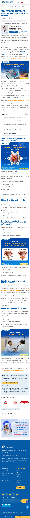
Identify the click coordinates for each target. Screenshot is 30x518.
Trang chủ (3, 6)
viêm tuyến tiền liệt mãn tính (14, 58)
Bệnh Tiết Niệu (17, 6)
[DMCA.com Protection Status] (6, 505)
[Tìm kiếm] (18, 2)
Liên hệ (3, 482)
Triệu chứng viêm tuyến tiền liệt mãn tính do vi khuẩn (14, 117)
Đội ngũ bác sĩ (5, 468)
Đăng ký (25, 501)
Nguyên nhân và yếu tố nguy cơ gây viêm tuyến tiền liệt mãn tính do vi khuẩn (15, 125)
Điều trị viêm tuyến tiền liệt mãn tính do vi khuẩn (13, 129)
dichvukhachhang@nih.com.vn (10, 455)
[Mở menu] (26, 2)
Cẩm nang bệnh (10, 6)
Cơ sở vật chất (5, 470)
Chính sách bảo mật (6, 480)
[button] (24, 398)
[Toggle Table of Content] (26, 114)
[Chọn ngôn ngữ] (22, 2)
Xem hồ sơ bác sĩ (24, 31)
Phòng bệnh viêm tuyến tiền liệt (10, 133)
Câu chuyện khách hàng (7, 473)
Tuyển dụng (4, 475)
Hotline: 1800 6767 (21, 487)
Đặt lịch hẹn (14, 31)
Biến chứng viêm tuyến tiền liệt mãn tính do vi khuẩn (14, 120)
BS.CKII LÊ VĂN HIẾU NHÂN (15, 28)
